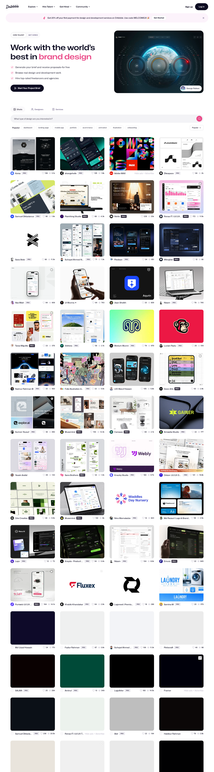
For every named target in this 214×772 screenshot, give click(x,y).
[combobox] (103, 119)
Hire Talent (47, 6)
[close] (203, 18)
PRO (24, 173)
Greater (196, 88)
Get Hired (64, 6)
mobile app (59, 128)
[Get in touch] (38, 165)
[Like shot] (50, 165)
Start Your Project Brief (29, 88)
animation (103, 128)
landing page (43, 128)
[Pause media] (119, 88)
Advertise (149, 173)
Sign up (189, 7)
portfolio (73, 128)
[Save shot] (44, 165)
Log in (202, 6)
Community (82, 6)
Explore (32, 6)
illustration (117, 128)
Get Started (159, 18)
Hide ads (139, 173)
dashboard (28, 128)
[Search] (199, 119)
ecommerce (87, 128)
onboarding (132, 128)
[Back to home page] (12, 6)
